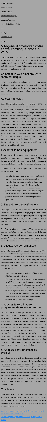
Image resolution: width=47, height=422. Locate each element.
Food (3, 28)
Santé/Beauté (6, 7)
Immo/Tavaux (6, 12)
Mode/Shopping (7, 3)
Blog (3, 41)
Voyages (4, 33)
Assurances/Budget (9, 16)
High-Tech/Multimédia (10, 24)
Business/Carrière (8, 20)
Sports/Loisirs (6, 37)
